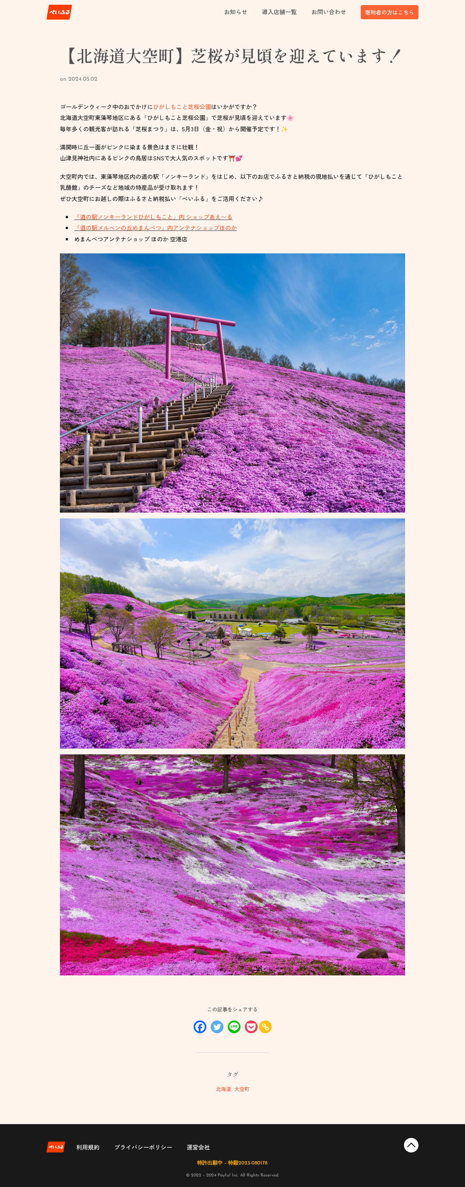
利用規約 (88, 1147)
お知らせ (235, 11)
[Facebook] (200, 1026)
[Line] (234, 1026)
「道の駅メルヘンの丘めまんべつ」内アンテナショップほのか (155, 227)
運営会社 (198, 1147)
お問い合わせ (328, 11)
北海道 (223, 1088)
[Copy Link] (265, 1026)
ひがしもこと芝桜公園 (182, 106)
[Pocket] (251, 1026)
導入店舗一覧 (279, 11)
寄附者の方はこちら (389, 12)
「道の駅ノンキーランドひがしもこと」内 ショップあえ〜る (153, 216)
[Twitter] (217, 1026)
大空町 (242, 1088)
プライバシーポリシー (143, 1147)
